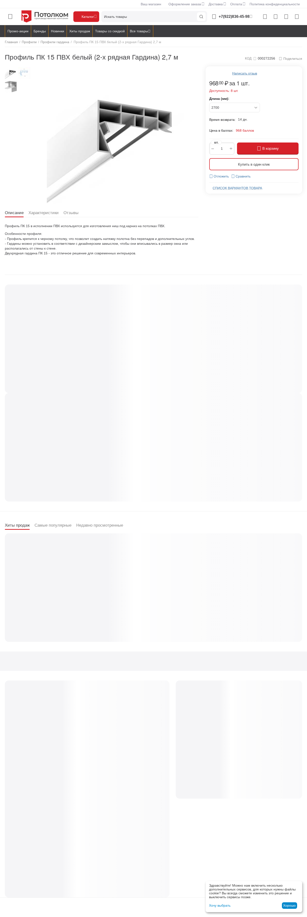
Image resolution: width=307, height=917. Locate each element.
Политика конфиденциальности (275, 4)
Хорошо (289, 905)
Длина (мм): (219, 99)
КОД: (248, 58)
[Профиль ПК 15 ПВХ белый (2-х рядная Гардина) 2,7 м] (115, 135)
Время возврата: (222, 120)
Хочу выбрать (219, 905)
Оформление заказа (184, 4)
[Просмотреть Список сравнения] (265, 16)
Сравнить (243, 176)
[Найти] (201, 16)
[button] (290, 58)
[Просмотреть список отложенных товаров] (275, 16)
